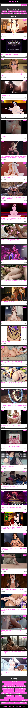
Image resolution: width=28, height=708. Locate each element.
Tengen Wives (20, 684)
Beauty (24, 13)
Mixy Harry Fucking (7, 693)
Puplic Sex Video (20, 686)
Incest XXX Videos (20, 691)
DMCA (13, 706)
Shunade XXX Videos (8, 688)
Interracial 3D (17, 13)
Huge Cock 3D (6, 13)
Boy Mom (4, 681)
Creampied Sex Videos (20, 693)
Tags (9, 706)
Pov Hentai (18, 695)
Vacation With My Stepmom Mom (14, 698)
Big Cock (16, 11)
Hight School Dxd (21, 681)
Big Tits (5, 11)
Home (5, 706)
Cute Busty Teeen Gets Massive (18, 700)
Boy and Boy (10, 695)
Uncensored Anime (20, 688)
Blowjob (10, 11)
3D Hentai (22, 11)
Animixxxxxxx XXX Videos (8, 702)
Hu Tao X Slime (5, 700)
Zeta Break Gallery (22, 702)
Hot (12, 13)
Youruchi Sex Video (8, 691)
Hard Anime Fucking (9, 684)
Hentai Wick (12, 681)
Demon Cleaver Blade (9, 686)
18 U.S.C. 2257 (20, 706)
